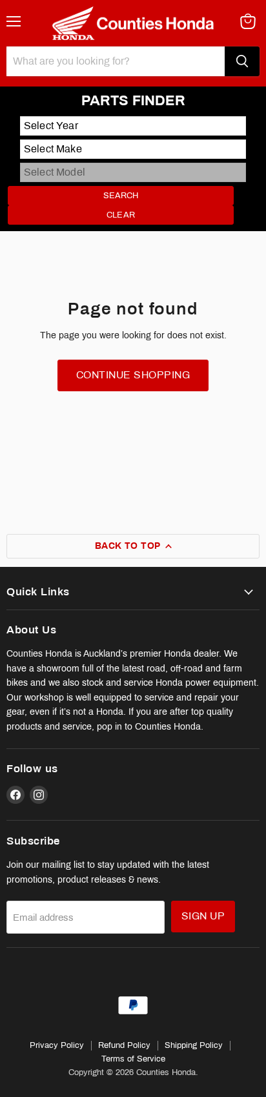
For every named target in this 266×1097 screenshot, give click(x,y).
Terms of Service (133, 1058)
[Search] (242, 61)
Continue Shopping (133, 374)
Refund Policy (124, 1045)
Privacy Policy (57, 1045)
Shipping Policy (194, 1045)
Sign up (203, 915)
